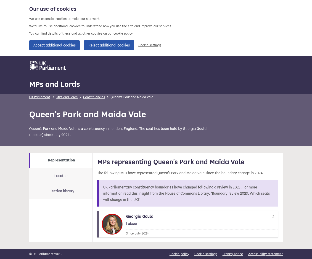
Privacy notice (232, 254)
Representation (61, 160)
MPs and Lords (54, 84)
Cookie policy (179, 254)
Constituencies (94, 97)
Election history (61, 191)
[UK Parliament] (47, 65)
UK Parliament (39, 97)
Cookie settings (149, 45)
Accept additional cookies (54, 45)
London (116, 128)
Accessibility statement (265, 254)
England (130, 128)
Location (61, 176)
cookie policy (123, 33)
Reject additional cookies (109, 45)
